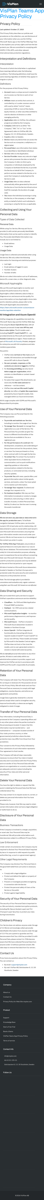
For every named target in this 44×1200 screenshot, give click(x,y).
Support (6, 1018)
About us (6, 992)
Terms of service (9, 1041)
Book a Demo (8, 1031)
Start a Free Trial (9, 1027)
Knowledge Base (9, 1022)
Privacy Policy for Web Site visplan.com (17, 1001)
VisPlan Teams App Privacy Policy (15, 1036)
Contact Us (7, 997)
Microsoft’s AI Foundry (13, 341)
